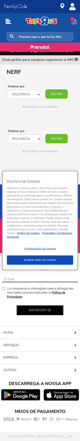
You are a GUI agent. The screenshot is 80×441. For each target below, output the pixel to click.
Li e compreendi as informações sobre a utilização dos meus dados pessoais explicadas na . (40, 293)
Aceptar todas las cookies (40, 260)
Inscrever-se (40, 310)
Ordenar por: (16, 86)
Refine (57, 94)
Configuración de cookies (40, 248)
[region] (40, 220)
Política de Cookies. (28, 233)
